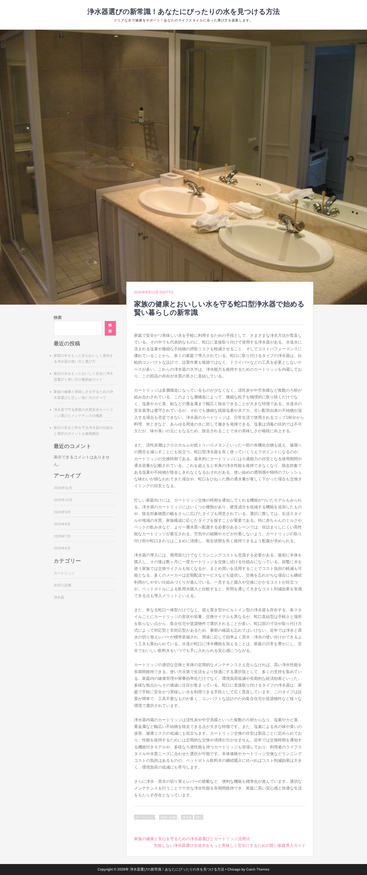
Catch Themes (257, 869)
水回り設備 (168, 817)
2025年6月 (62, 548)
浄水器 (187, 817)
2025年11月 (63, 488)
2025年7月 (62, 536)
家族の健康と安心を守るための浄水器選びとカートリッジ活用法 (192, 839)
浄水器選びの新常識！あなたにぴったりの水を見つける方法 (183, 11)
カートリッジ (145, 817)
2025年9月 (62, 512)
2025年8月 (62, 524)
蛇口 (199, 817)
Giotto (166, 292)
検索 (58, 317)
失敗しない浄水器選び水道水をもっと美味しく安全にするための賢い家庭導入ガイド (230, 845)
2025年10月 (63, 500)
